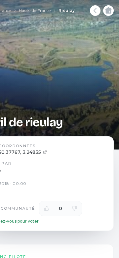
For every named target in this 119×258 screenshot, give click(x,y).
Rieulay (67, 10)
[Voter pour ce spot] (47, 208)
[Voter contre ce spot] (74, 208)
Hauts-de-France (35, 10)
